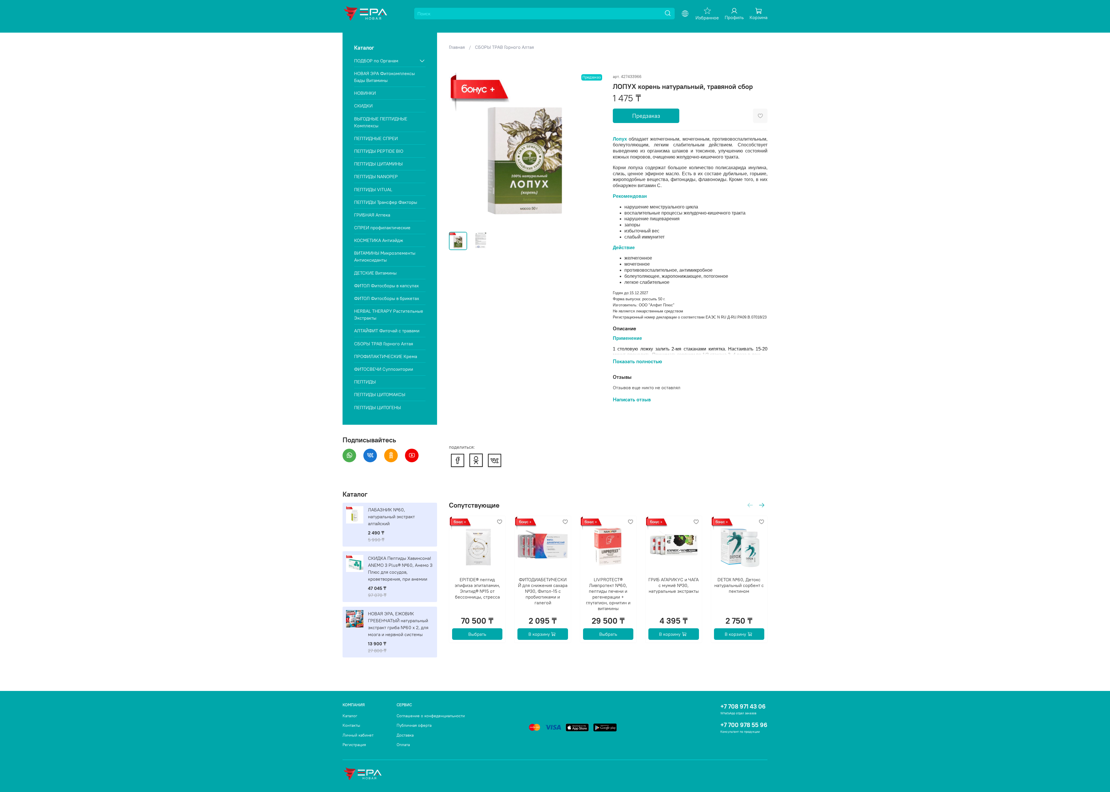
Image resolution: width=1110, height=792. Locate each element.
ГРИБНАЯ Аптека (372, 215)
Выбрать (477, 634)
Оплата (403, 744)
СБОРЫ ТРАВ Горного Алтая (504, 47)
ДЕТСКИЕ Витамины (375, 273)
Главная (457, 47)
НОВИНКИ (365, 93)
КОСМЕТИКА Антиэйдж (378, 240)
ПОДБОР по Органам (376, 61)
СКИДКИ (363, 106)
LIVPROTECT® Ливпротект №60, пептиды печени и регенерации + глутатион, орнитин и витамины (608, 594)
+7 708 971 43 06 (743, 706)
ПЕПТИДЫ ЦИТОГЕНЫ (377, 407)
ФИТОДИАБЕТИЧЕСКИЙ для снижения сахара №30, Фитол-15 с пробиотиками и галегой (542, 591)
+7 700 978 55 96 (743, 725)
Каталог (350, 715)
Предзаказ (646, 115)
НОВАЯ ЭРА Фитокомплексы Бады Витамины (384, 76)
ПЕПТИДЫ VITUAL (373, 189)
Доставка (405, 735)
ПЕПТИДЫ (365, 382)
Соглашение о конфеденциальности (431, 715)
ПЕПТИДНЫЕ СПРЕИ (376, 138)
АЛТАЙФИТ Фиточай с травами (386, 330)
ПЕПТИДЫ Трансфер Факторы (385, 202)
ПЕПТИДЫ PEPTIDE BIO (378, 151)
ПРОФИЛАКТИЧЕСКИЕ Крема (385, 356)
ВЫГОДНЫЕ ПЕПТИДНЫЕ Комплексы (380, 122)
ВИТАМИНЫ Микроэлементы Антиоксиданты (384, 256)
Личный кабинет (358, 735)
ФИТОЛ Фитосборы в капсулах (386, 285)
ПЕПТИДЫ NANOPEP (376, 176)
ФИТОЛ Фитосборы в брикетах (386, 298)
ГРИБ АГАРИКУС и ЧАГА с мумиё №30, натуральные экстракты (673, 585)
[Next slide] (594, 150)
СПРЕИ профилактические (382, 227)
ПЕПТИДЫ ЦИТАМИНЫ (378, 164)
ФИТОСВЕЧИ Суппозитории (383, 369)
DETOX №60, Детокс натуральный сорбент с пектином (739, 585)
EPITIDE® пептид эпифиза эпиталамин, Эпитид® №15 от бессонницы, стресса (477, 588)
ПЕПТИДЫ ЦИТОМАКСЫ (379, 394)
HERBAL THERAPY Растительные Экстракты (388, 314)
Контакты (351, 725)
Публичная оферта (414, 725)
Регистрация (354, 744)
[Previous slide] (458, 150)
